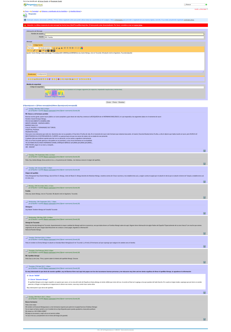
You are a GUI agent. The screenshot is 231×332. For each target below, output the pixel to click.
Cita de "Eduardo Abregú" (39, 279)
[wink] (33, 79)
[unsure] (47, 79)
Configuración (41, 74)
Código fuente (38, 45)
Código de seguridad (36, 87)
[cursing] (58, 79)
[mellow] (60, 79)
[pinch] (75, 79)
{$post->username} (50, 110)
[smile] (28, 79)
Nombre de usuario (37, 33)
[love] (50, 79)
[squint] (86, 79)
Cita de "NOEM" (34, 275)
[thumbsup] (67, 79)
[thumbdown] (63, 79)
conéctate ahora (189, 20)
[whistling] (82, 79)
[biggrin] (39, 79)
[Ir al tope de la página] (204, 151)
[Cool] (37, 79)
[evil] (84, 79)
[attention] (90, 79)
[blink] (54, 79)
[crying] (41, 79)
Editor (30, 45)
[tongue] (35, 79)
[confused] (56, 79)
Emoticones (32, 74)
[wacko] (80, 79)
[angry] (52, 79)
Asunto (41, 37)
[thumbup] (70, 79)
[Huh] (45, 79)
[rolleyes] (43, 79)
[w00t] (73, 79)
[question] (88, 79)
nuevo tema (138, 25)
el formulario (119, 20)
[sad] (30, 79)
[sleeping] (77, 79)
